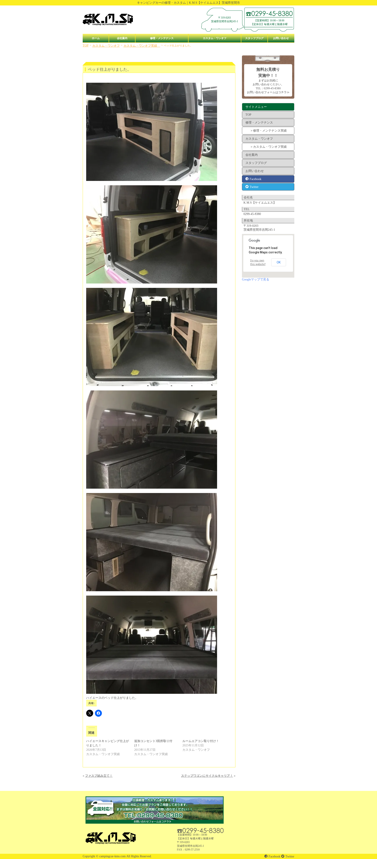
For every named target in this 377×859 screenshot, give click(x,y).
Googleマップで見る (255, 279)
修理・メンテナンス (162, 38)
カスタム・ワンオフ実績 (141, 45)
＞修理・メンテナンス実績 (268, 130)
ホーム (96, 38)
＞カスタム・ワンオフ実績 (268, 146)
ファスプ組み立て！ (99, 775)
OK (279, 262)
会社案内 (122, 38)
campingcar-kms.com (112, 856)
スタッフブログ (254, 38)
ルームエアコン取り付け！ (200, 741)
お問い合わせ (281, 38)
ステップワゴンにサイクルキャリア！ (207, 775)
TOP (86, 45)
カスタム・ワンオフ (214, 38)
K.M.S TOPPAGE (108, 19)
